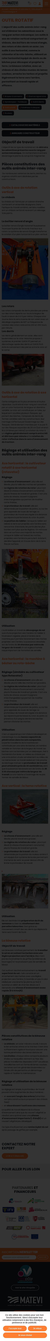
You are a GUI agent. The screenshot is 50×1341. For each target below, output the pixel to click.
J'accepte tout (14, 1328)
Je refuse (37, 1328)
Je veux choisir (25, 1335)
